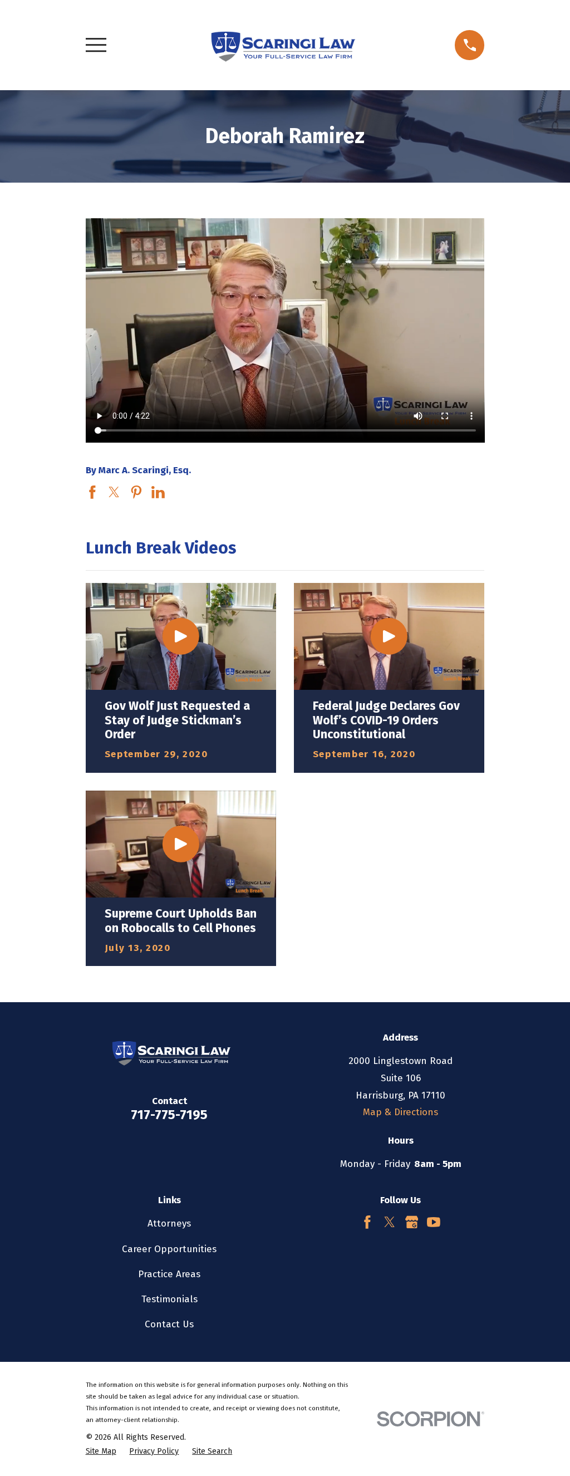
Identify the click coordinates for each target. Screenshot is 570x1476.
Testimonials (169, 1299)
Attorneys (169, 1223)
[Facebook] (367, 1222)
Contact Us (169, 1324)
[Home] (280, 45)
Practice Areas (169, 1274)
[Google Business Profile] (412, 1222)
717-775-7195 (169, 1114)
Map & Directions (400, 1112)
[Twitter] (389, 1222)
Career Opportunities (169, 1249)
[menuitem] (101, 1451)
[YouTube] (433, 1222)
